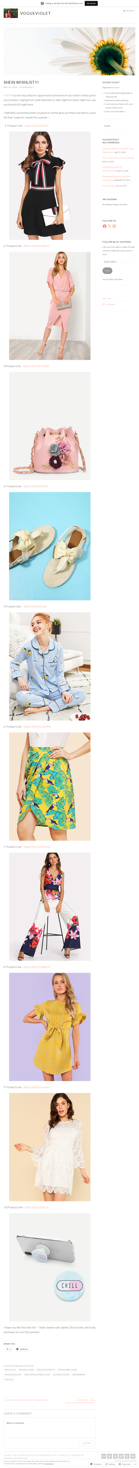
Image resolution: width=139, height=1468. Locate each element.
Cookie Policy (49, 1464)
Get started (91, 3)
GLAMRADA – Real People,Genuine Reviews (80, 1401)
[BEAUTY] (132, 1456)
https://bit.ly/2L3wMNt (37, 726)
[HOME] (103, 1456)
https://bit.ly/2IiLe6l (35, 606)
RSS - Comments (108, 304)
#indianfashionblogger (37, 1375)
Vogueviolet (35, 13)
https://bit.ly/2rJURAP (36, 366)
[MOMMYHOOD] (121, 1456)
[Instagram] (114, 226)
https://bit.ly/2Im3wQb (37, 846)
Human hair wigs (108, 186)
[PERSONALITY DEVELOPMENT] (126, 1456)
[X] (109, 226)
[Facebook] (104, 226)
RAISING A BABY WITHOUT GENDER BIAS (26, 1400)
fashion (19, 1366)
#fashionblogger (67, 1370)
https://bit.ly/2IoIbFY (37, 125)
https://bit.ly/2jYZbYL (36, 486)
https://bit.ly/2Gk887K (37, 966)
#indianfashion (13, 1375)
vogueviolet (27, 87)
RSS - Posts (106, 299)
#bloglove (10, 1370)
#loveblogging (61, 1375)
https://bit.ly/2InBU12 (37, 245)
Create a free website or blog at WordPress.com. (30, 1455)
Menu (130, 10)
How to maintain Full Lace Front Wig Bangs (118, 158)
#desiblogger (26, 1370)
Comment (86, 1443)
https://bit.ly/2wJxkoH (37, 1087)
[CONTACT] (115, 1456)
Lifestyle (29, 1366)
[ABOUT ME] (109, 1456)
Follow (107, 270)
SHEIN (7, 95)
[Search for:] (116, 126)
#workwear (78, 1375)
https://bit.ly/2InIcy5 (37, 1207)
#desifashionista (46, 1370)
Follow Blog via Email (116, 241)
